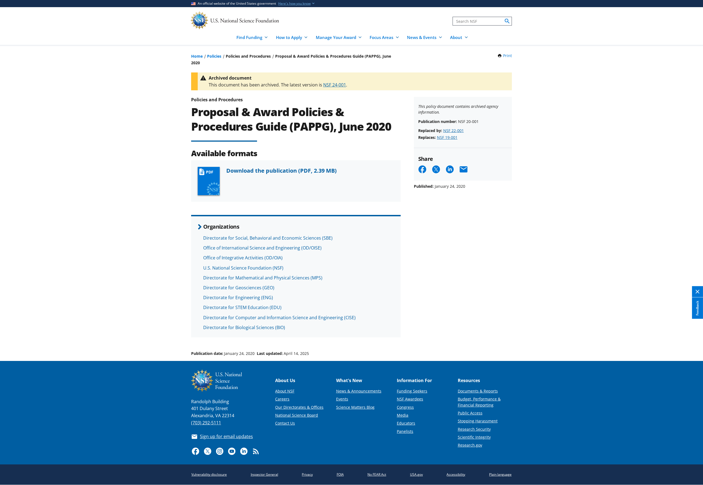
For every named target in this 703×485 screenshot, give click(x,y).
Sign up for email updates (226, 436)
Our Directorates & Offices (299, 407)
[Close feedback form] (697, 291)
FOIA (340, 474)
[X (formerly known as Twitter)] (207, 451)
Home (197, 56)
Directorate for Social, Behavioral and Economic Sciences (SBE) (268, 238)
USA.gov (416, 474)
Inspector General (264, 474)
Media (402, 415)
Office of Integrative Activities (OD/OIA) (243, 258)
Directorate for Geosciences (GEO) (238, 288)
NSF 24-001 (334, 85)
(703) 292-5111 (206, 423)
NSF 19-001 (447, 137)
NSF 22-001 (453, 130)
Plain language (500, 474)
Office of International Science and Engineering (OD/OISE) (262, 248)
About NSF (284, 391)
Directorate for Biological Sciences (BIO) (244, 327)
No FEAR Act (376, 474)
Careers (282, 399)
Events (342, 399)
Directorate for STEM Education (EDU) (242, 307)
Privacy (307, 474)
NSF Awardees (410, 399)
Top (691, 333)
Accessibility (456, 474)
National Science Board (296, 415)
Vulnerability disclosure (209, 474)
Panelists (405, 431)
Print (507, 55)
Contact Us (285, 423)
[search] (507, 21)
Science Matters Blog (355, 407)
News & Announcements (358, 391)
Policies (214, 56)
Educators (406, 423)
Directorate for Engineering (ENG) (238, 298)
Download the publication (281, 170)
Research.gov (470, 445)
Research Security (474, 429)
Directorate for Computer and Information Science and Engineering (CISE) (279, 318)
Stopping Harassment (478, 421)
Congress (405, 407)
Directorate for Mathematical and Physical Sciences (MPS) (262, 278)
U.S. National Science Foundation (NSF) (243, 268)
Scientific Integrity (474, 437)
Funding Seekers (412, 391)
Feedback (697, 308)
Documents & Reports (478, 391)
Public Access (470, 413)
